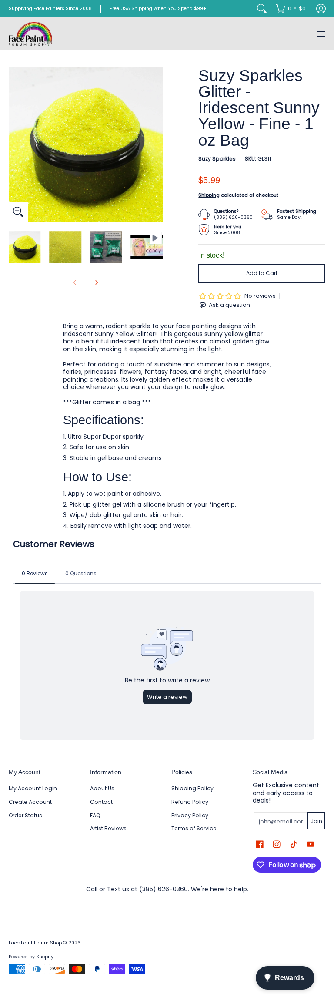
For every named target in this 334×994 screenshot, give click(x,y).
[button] (260, 844)
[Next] (156, 144)
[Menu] (320, 33)
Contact (101, 802)
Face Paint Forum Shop (35, 943)
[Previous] (14, 144)
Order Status (25, 815)
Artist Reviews (108, 828)
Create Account (30, 802)
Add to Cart (261, 273)
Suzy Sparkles (217, 158)
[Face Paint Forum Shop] (30, 33)
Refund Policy (189, 802)
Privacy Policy (189, 815)
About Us (102, 788)
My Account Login (33, 788)
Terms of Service (194, 828)
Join (316, 821)
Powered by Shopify (31, 957)
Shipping (209, 194)
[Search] (261, 8)
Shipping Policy (192, 788)
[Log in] (321, 8)
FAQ (95, 815)
